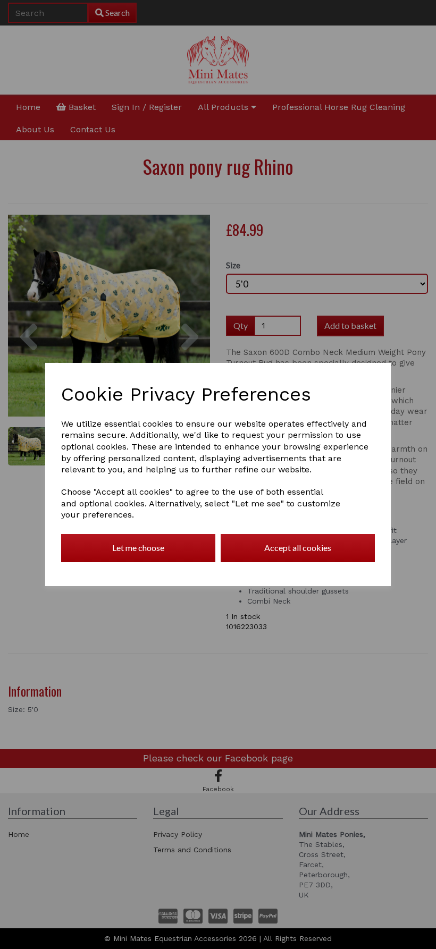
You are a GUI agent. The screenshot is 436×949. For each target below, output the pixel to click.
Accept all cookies (297, 548)
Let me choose (138, 548)
